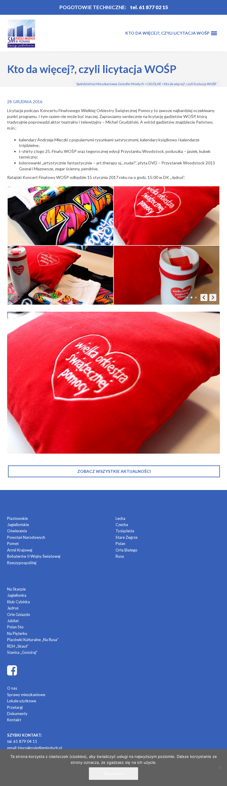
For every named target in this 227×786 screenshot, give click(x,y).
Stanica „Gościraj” (22, 652)
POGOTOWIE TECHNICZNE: (92, 7)
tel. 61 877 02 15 (149, 7)
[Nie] (220, 768)
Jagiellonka (16, 595)
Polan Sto (15, 627)
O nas (12, 688)
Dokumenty (17, 713)
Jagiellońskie (18, 524)
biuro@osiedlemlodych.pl (40, 747)
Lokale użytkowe (21, 700)
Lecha (120, 518)
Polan (120, 543)
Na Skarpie (16, 589)
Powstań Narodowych (26, 537)
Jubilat (13, 620)
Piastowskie (17, 518)
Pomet (13, 543)
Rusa (120, 556)
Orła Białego (126, 550)
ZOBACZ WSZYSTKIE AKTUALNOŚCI (114, 471)
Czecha (122, 524)
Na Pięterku (17, 633)
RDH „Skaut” (18, 646)
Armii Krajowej (19, 550)
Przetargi (15, 707)
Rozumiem (113, 773)
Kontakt (14, 719)
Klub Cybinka (18, 601)
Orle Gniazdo (18, 614)
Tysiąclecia (125, 530)
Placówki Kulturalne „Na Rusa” (33, 639)
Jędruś (13, 608)
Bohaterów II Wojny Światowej (33, 556)
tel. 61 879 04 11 (22, 741)
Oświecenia (17, 530)
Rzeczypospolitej (21, 562)
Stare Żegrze (126, 537)
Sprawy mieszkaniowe (26, 694)
